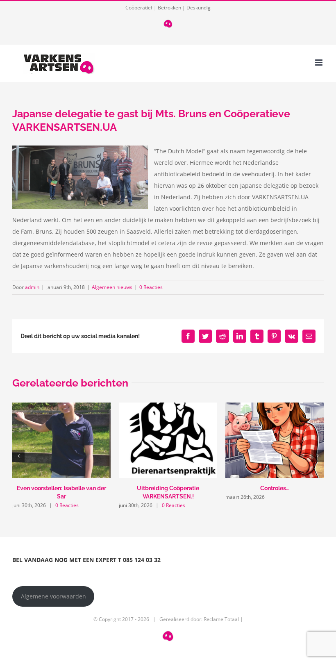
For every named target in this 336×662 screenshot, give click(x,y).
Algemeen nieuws (112, 287)
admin (32, 287)
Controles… (274, 488)
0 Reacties (151, 287)
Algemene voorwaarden (53, 596)
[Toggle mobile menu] (319, 62)
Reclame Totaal (221, 619)
